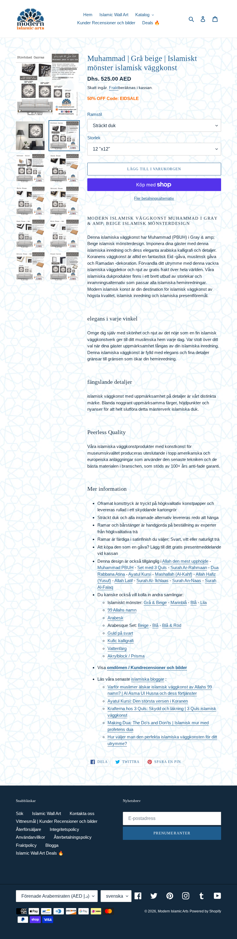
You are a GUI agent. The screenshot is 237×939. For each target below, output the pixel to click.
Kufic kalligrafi (121, 640)
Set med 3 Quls (152, 567)
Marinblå (179, 602)
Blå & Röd (171, 625)
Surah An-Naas (186, 580)
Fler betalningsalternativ (154, 198)
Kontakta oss (82, 813)
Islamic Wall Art (46, 813)
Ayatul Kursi (139, 574)
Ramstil (94, 114)
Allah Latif (123, 580)
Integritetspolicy (64, 829)
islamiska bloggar (147, 679)
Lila (203, 602)
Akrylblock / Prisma (126, 655)
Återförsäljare (28, 829)
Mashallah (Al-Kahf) (173, 574)
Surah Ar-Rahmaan (189, 567)
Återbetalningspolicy (73, 837)
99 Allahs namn (122, 610)
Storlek (94, 137)
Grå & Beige (155, 602)
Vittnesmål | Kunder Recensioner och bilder (56, 821)
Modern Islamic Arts (173, 911)
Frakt (113, 87)
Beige (143, 625)
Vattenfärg (117, 648)
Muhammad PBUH (115, 567)
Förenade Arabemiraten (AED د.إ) (55, 896)
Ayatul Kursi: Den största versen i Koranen (148, 701)
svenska (114, 896)
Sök (19, 813)
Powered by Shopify (205, 911)
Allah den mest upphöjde (185, 561)
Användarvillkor (30, 837)
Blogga (51, 845)
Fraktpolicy (26, 845)
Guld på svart (120, 633)
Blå (193, 602)
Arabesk (115, 617)
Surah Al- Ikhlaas (152, 580)
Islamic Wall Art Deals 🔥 (40, 853)
